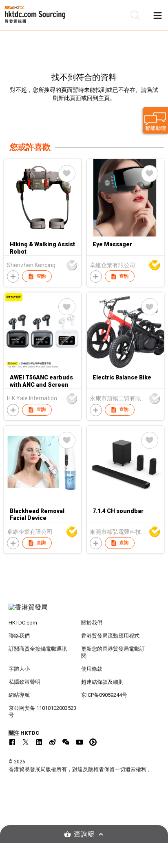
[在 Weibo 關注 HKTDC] (52, 742)
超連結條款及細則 (102, 682)
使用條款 (91, 669)
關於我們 (91, 623)
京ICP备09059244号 (104, 695)
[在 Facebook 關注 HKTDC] (12, 742)
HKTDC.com (23, 623)
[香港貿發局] (84, 611)
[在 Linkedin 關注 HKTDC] (39, 742)
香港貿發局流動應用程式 (110, 636)
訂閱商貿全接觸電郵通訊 (38, 649)
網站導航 (19, 695)
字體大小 (19, 669)
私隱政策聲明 (24, 682)
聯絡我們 (19, 636)
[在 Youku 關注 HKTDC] (93, 742)
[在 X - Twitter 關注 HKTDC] (25, 742)
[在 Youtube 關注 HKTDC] (79, 742)
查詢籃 (84, 834)
